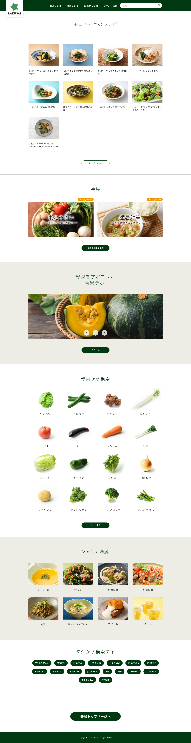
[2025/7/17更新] (130, 219)
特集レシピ (73, 5)
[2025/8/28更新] (61, 219)
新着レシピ (56, 5)
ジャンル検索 (110, 5)
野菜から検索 (91, 5)
